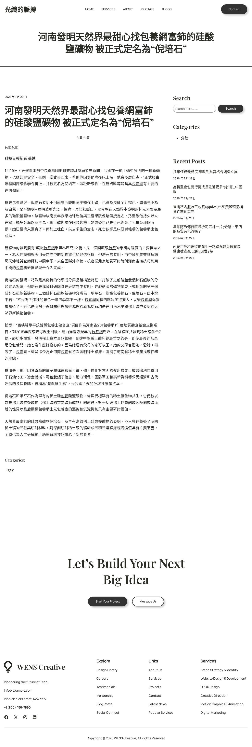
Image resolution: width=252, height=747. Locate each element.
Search (230, 108)
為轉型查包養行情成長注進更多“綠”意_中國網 (207, 189)
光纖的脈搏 (20, 9)
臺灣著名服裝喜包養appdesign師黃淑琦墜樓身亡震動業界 (208, 209)
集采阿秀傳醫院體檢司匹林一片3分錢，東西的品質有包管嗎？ (207, 228)
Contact (234, 9)
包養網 (49, 170)
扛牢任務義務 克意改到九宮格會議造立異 (205, 171)
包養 (79, 137)
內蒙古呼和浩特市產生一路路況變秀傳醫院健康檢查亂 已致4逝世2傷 (206, 248)
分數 (184, 138)
